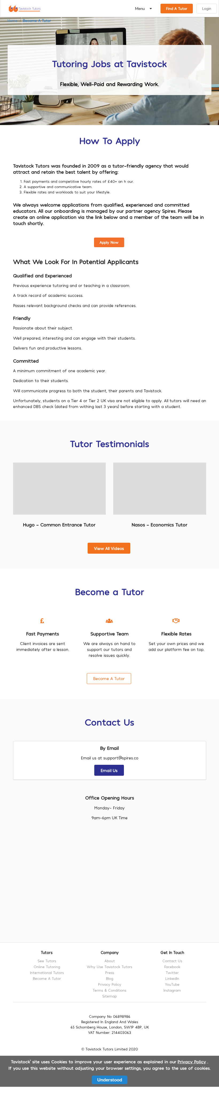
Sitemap (109, 996)
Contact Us (172, 961)
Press (109, 972)
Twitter (172, 972)
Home (12, 20)
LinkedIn (172, 978)
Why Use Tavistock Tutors (109, 966)
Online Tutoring (47, 966)
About (109, 961)
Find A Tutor (176, 8)
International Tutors (47, 972)
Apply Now (109, 242)
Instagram (172, 990)
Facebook (172, 966)
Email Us (109, 770)
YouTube (172, 984)
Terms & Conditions (109, 990)
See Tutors (47, 961)
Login (206, 8)
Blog (109, 978)
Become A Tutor (37, 20)
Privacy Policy (109, 984)
